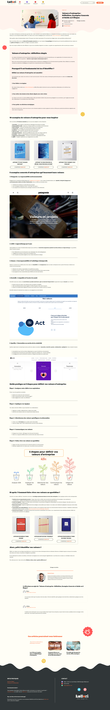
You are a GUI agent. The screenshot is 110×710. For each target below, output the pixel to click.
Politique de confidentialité (13, 683)
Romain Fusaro (67, 25)
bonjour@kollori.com (68, 685)
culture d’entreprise (56, 35)
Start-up (64, 10)
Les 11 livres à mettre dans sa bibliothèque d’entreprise (36, 654)
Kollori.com (24, 691)
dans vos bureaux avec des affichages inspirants (39, 509)
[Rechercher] (93, 2)
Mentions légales (10, 681)
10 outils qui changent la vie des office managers (73, 653)
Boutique (100, 2)
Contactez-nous (10, 691)
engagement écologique (35, 180)
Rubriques (35, 3)
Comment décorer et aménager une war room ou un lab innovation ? (55, 654)
